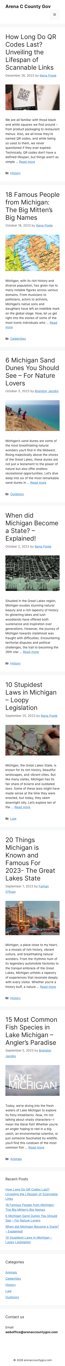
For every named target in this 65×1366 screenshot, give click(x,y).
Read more (27, 162)
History (15, 173)
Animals (16, 1159)
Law (13, 818)
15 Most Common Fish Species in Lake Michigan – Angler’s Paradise (31, 1031)
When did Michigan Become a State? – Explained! (31, 526)
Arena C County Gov (28, 6)
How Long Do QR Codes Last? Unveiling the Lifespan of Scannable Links (30, 52)
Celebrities (18, 339)
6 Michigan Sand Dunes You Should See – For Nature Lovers (32, 371)
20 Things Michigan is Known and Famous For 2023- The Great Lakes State (30, 859)
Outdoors (17, 494)
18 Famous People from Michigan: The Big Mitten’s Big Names (32, 206)
